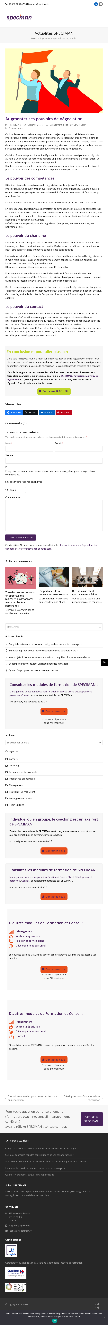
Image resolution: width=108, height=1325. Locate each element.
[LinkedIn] (96, 4)
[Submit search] (100, 627)
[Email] (101, 4)
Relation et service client (30, 940)
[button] (101, 18)
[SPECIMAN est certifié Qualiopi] (15, 1277)
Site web (9, 455)
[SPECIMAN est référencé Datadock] (11, 1256)
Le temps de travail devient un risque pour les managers (38, 663)
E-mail (59, 443)
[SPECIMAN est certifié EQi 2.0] (15, 1290)
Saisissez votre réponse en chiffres (23, 481)
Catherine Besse (35, 124)
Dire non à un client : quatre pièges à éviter (84, 592)
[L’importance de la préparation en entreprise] (54, 576)
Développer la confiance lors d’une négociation (81, 1098)
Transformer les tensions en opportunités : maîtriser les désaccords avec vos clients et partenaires (20, 599)
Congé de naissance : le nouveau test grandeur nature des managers (45, 644)
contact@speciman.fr (39, 4)
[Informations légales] (98, 1307)
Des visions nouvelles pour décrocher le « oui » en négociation (31, 1098)
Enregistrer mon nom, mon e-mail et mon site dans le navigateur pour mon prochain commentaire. (50, 473)
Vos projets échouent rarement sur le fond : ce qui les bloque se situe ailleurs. (50, 657)
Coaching (14, 765)
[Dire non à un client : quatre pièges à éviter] (87, 576)
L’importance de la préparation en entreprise (53, 592)
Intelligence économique (22, 778)
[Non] (104, 1317)
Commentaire (13, 497)
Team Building (16, 804)
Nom (8, 443)
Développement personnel (31, 945)
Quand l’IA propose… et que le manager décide (33, 670)
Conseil (25, 695)
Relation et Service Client (74, 124)
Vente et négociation (36, 691)
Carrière (13, 759)
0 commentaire (16, 128)
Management (56, 124)
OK (54, 1321)
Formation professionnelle (23, 772)
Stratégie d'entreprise (20, 798)
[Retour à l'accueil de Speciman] (98, 1304)
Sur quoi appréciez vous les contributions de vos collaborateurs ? (43, 650)
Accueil (34, 38)
